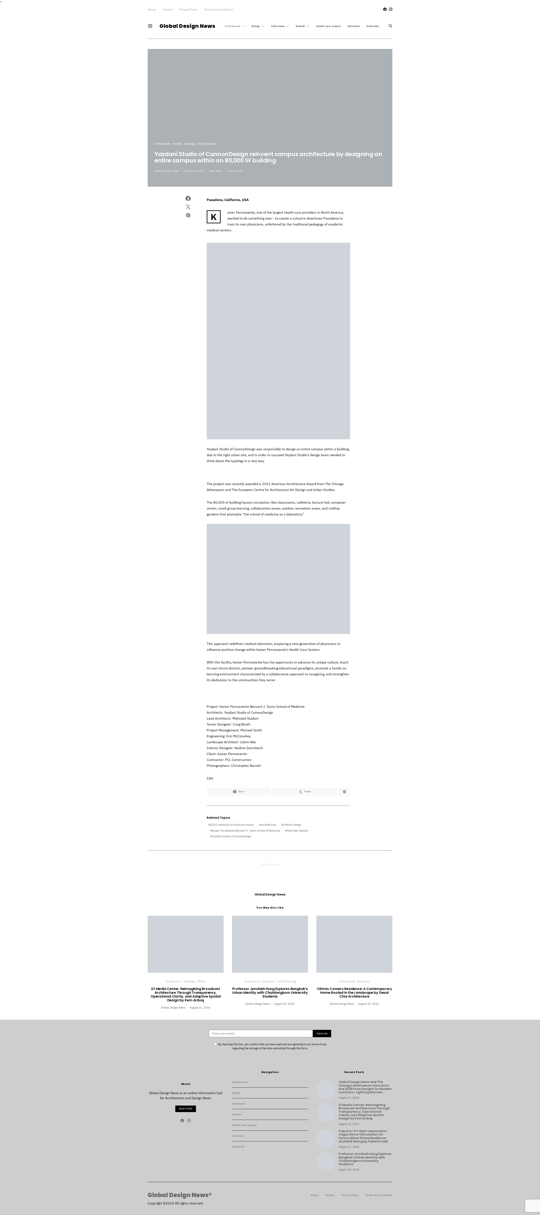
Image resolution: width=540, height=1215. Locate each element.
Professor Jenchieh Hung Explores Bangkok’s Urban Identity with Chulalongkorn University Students (270, 992)
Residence (363, 981)
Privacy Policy (189, 9)
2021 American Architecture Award (232, 825)
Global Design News (187, 26)
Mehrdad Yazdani (297, 830)
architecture (268, 825)
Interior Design (292, 825)
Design (255, 26)
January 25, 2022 (194, 171)
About (152, 9)
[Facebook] (385, 9)
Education (268, 981)
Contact (167, 9)
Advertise (354, 26)
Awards (300, 26)
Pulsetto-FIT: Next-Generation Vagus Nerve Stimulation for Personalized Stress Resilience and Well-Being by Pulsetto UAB (363, 1136)
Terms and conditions (218, 9)
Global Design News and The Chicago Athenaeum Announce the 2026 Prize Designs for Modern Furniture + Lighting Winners (365, 1087)
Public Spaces (206, 144)
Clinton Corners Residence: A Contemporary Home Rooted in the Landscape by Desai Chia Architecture (354, 992)
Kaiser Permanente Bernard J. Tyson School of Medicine (246, 830)
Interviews (278, 26)
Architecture (232, 26)
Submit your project (328, 26)
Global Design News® (180, 1195)
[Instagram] (390, 9)
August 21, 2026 (200, 1007)
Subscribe (372, 26)
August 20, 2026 (284, 1004)
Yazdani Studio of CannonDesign (231, 836)
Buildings (189, 144)
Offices (201, 981)
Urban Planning (286, 981)
